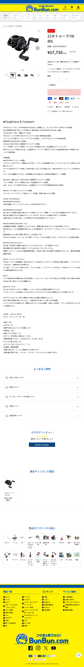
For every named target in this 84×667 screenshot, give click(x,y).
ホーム (5, 26)
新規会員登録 (48, 605)
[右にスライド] (38, 75)
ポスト (51, 107)
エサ (25, 620)
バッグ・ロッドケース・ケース (31, 603)
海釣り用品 (9, 613)
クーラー (47, 16)
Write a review (42, 444)
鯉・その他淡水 (10, 623)
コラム (46, 599)
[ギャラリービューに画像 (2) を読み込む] (19, 75)
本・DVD (27, 623)
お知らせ (47, 602)
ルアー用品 (9, 610)
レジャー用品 (28, 607)
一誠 (34, 16)
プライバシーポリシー (72, 602)
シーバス (40, 16)
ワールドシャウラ (64, 16)
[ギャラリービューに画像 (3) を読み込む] (25, 75)
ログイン (47, 607)
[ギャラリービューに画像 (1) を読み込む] (13, 75)
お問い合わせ (69, 599)
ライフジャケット (75, 16)
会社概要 (47, 610)
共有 (68, 107)
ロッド (7, 597)
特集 (25, 626)
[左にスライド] (7, 75)
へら (6, 615)
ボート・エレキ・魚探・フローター (31, 611)
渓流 (6, 620)
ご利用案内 (69, 597)
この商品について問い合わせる (61, 111)
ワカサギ (8, 618)
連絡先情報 (69, 610)
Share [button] (76, 107)
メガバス (55, 16)
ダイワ (28, 16)
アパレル (27, 599)
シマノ (22, 16)
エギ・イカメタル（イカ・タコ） (11, 606)
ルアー (7, 602)
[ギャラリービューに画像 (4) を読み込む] (32, 75)
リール (7, 599)
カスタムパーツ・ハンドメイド (31, 616)
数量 (49, 76)
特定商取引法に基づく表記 (72, 606)
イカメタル (15, 16)
